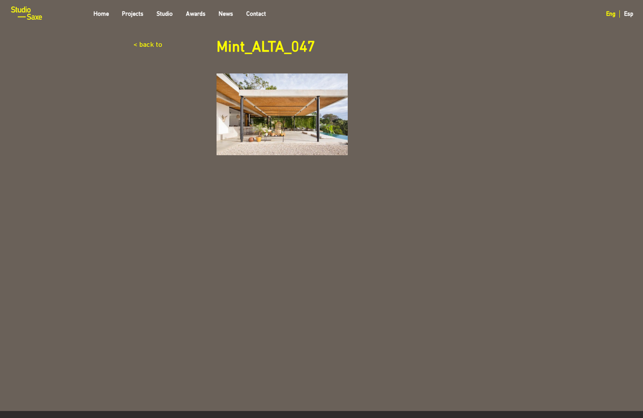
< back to (147, 45)
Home (101, 14)
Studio (165, 14)
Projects (132, 14)
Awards (196, 14)
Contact (256, 14)
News (226, 14)
